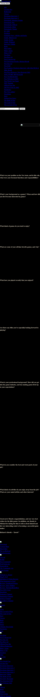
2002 (1, 655)
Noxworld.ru (4, 566)
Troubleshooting (5, 553)
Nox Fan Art (8, 63)
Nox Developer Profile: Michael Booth (16, 61)
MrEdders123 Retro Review (9, 579)
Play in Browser (5, 551)
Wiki (1, 631)
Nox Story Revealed (6, 679)
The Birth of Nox (9, 100)
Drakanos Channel (6, 594)
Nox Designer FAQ (6, 681)
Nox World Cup (5, 661)
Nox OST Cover (5, 590)
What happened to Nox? (8, 581)
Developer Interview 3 (11, 16)
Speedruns (7, 94)
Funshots (7, 33)
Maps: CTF (8, 53)
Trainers (2, 692)
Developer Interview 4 (11, 18)
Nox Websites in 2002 (11, 79)
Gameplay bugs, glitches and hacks (15, 35)
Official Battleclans (6, 646)
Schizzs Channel (5, 598)
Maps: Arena (8, 50)
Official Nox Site (9, 85)
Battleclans (7, 12)
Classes (6, 14)
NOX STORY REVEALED (13, 74)
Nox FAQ (7, 66)
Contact (2, 605)
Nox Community (5, 562)
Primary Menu (5, 3)
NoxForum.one (5, 564)
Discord (2, 557)
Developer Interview (6, 666)
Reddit (2, 559)
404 (5, 7)
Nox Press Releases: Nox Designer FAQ (17, 72)
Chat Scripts (4, 694)
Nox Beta (7, 55)
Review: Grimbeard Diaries (9, 583)
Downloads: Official (10, 25)
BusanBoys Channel (6, 601)
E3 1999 (7, 31)
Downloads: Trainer (10, 29)
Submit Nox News (10, 98)
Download (3, 544)
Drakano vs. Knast (6, 575)
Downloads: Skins (10, 27)
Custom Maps (4, 546)
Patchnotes (7, 89)
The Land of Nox (9, 102)
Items (6, 46)
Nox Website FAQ (6, 683)
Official (2, 687)
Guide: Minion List (10, 38)
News (2, 609)
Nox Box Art (8, 57)
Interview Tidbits (9, 44)
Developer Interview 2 (7, 668)
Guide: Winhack (9, 42)
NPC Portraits (8, 83)
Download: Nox (9, 22)
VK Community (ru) (6, 568)
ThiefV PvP (4, 577)
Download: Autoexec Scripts (13, 20)
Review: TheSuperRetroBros (9, 588)
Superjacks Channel (6, 596)
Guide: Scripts (8, 40)
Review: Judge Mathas (7, 585)
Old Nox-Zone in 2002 (11, 87)
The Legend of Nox (10, 105)
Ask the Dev (8, 9)
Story (6, 96)
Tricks (2, 624)
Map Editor (7, 48)
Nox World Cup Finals (11, 81)
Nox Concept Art (9, 59)
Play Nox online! (9, 92)
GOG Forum (4, 570)
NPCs (2, 622)
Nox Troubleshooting (11, 76)
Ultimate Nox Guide (6, 627)
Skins (2, 689)
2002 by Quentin (5, 696)
